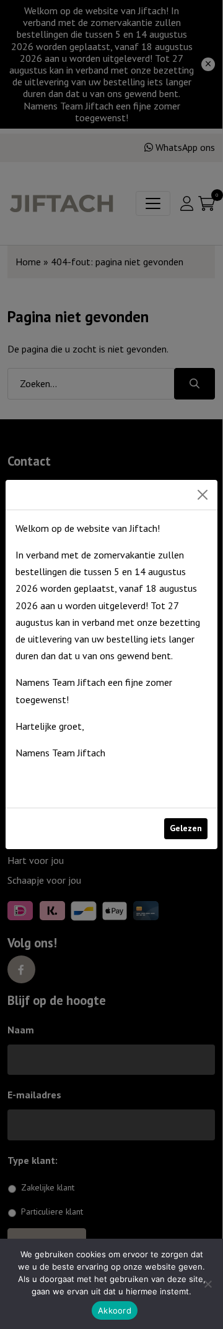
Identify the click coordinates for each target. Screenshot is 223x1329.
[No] (207, 1284)
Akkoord (114, 1310)
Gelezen (186, 828)
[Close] (202, 495)
